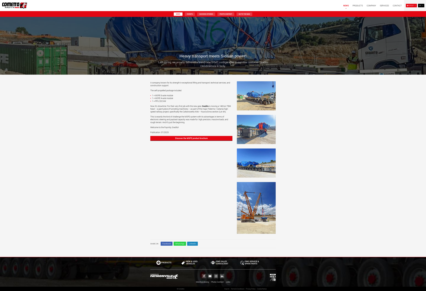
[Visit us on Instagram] (216, 276)
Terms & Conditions (237, 289)
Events (190, 14)
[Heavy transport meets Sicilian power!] (256, 97)
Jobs (228, 282)
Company (371, 5)
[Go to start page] (14, 5)
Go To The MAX (244, 14)
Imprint (226, 289)
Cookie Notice (262, 289)
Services (384, 5)
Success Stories (206, 14)
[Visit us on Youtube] (210, 276)
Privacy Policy (250, 289)
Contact (397, 5)
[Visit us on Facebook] (204, 276)
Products (358, 5)
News (346, 5)
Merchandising (202, 282)
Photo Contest (226, 14)
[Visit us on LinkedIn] (222, 276)
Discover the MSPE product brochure (191, 138)
